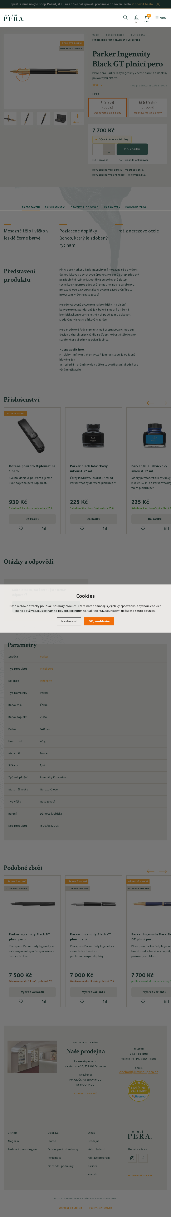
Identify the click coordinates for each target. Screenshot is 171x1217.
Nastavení (69, 621)
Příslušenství (55, 207)
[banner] (14, 17)
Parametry (112, 207)
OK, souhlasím (99, 621)
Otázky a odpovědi (84, 207)
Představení (31, 207)
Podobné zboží (136, 207)
